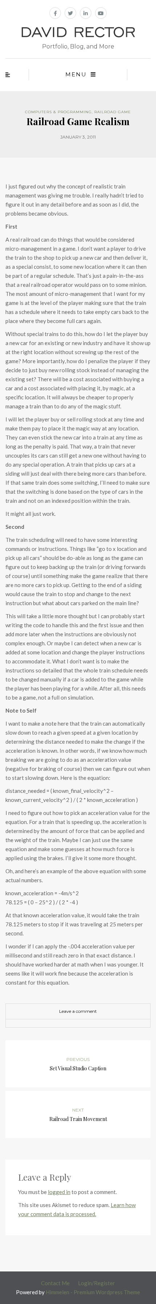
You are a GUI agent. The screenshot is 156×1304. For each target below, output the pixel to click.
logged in (59, 1192)
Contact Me (55, 1283)
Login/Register (96, 1283)
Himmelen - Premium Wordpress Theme (93, 1292)
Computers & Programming (58, 112)
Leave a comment (78, 1011)
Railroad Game (112, 112)
